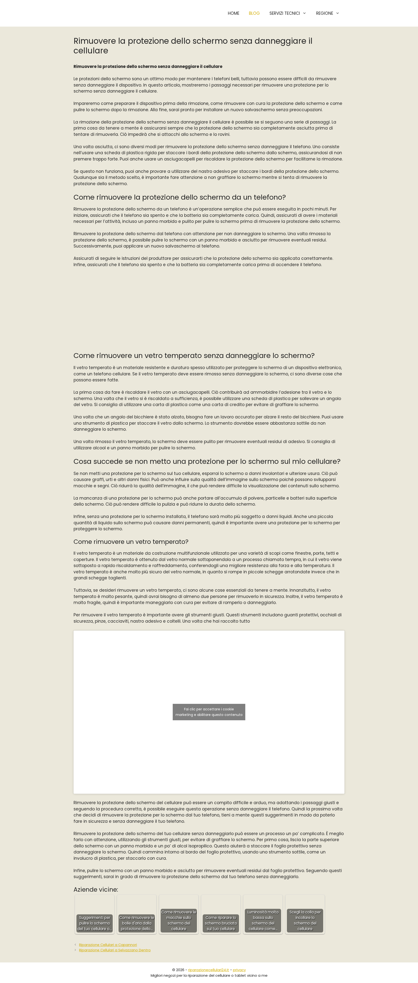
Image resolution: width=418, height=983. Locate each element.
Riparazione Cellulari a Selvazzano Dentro (115, 950)
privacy (239, 969)
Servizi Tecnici (284, 13)
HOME (233, 13)
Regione (324, 13)
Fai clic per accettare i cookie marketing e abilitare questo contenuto (209, 712)
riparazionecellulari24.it (208, 969)
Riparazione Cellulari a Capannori (108, 944)
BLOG (254, 13)
